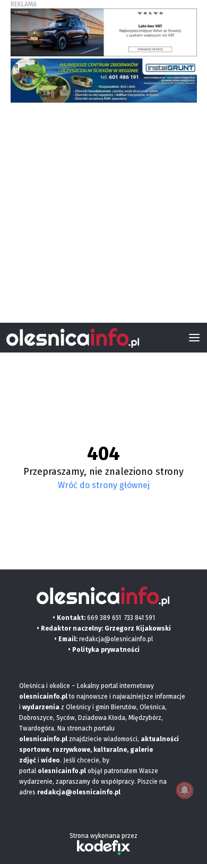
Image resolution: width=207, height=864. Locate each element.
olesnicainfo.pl (62, 771)
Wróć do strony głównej (104, 485)
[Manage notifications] (184, 790)
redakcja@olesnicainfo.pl (116, 639)
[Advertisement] (103, 208)
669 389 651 (104, 618)
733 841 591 (139, 618)
